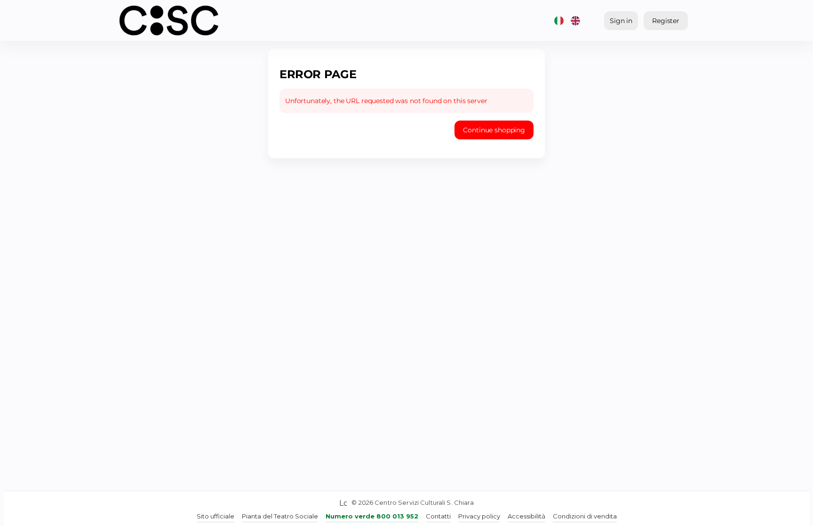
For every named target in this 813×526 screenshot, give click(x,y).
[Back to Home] (169, 20)
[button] (494, 130)
